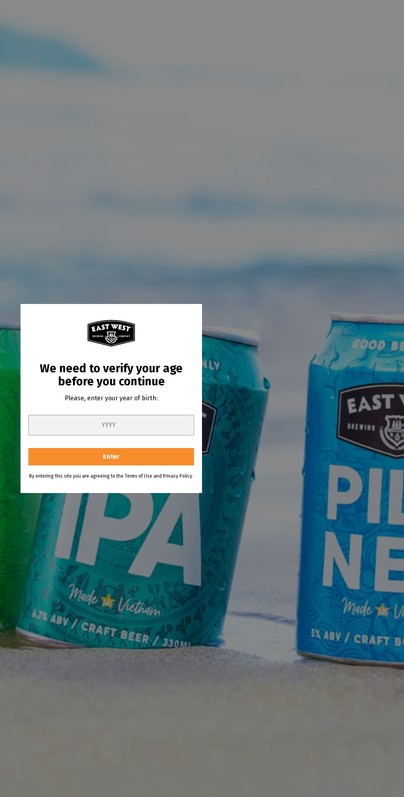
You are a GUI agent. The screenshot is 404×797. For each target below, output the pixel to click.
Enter (111, 456)
